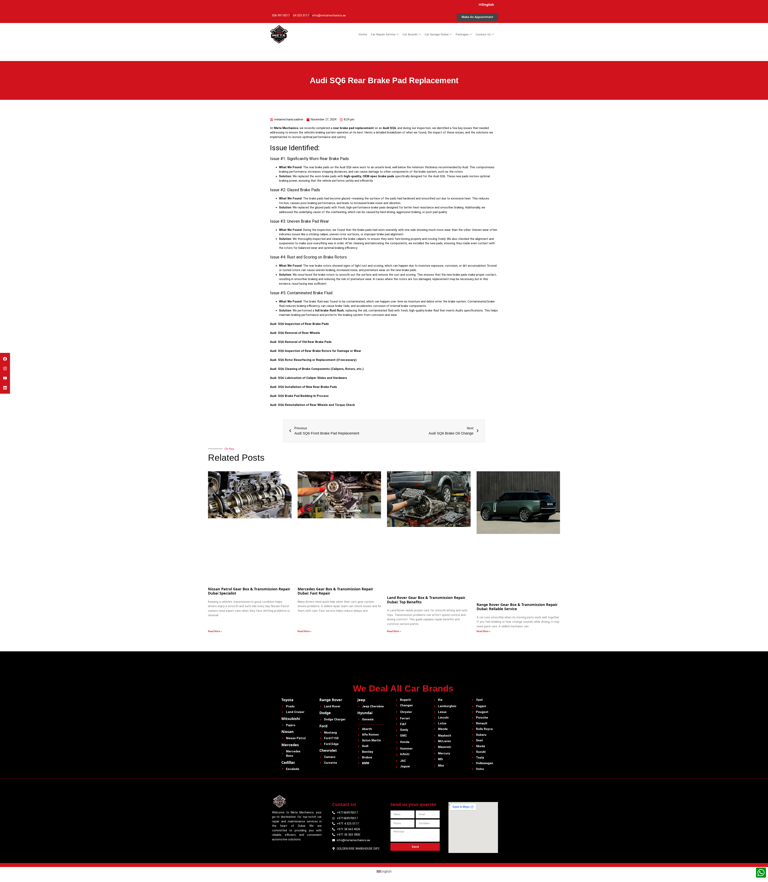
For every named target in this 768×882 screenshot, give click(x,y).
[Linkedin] (5, 388)
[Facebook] (5, 359)
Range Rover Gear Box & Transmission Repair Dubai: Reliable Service (517, 606)
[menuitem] (486, 4)
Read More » (215, 631)
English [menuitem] (386, 871)
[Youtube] (5, 378)
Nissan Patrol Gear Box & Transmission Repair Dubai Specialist (249, 591)
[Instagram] (5, 368)
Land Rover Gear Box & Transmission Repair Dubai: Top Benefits (426, 599)
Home (363, 34)
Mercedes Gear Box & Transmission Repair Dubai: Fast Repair (335, 591)
